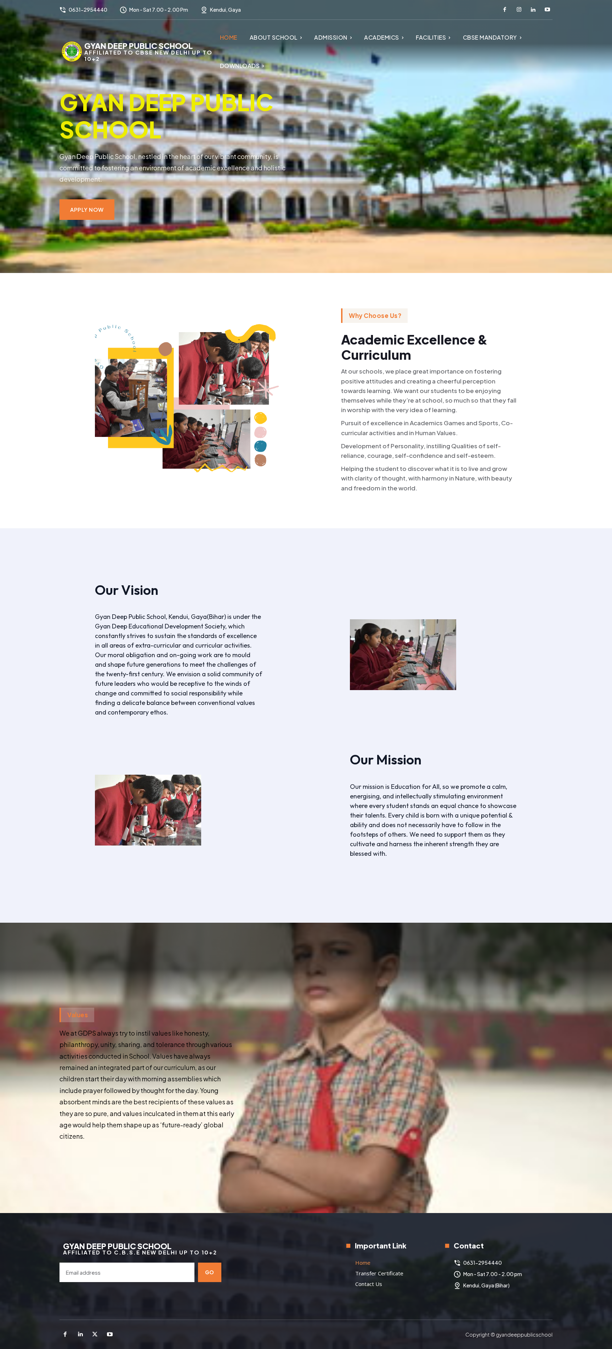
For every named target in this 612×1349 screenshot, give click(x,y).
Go (209, 1272)
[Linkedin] (533, 10)
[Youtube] (547, 10)
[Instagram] (519, 10)
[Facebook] (504, 10)
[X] (95, 1334)
